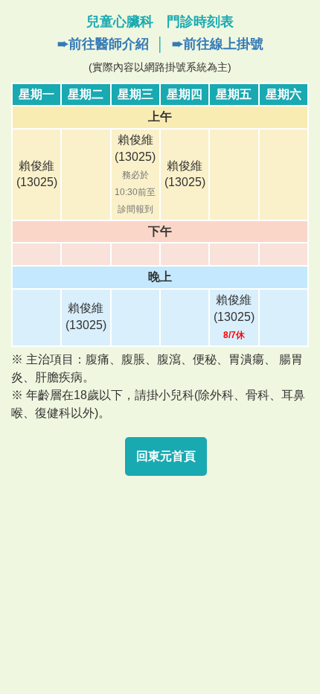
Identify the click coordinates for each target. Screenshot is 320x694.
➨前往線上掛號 (217, 43)
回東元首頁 (166, 456)
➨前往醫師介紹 (103, 43)
